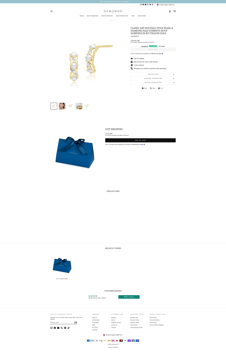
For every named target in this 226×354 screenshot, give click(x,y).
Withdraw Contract (116, 322)
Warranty (113, 327)
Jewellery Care (134, 317)
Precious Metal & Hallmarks (157, 325)
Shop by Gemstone (92, 16)
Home (111, 20)
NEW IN (82, 16)
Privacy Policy (153, 317)
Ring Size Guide (134, 320)
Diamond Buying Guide (136, 327)
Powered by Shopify (113, 347)
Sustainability (95, 322)
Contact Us (114, 325)
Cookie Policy (153, 322)
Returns (113, 320)
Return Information (153, 82)
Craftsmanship (95, 320)
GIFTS (133, 16)
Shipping (140, 42)
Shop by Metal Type (122, 16)
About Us (94, 317)
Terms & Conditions (155, 320)
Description (153, 74)
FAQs (93, 325)
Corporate (94, 330)
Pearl (115, 20)
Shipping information (153, 78)
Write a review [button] (129, 297)
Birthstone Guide (134, 322)
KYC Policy (95, 327)
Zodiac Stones (134, 325)
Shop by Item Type (107, 16)
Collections (142, 16)
